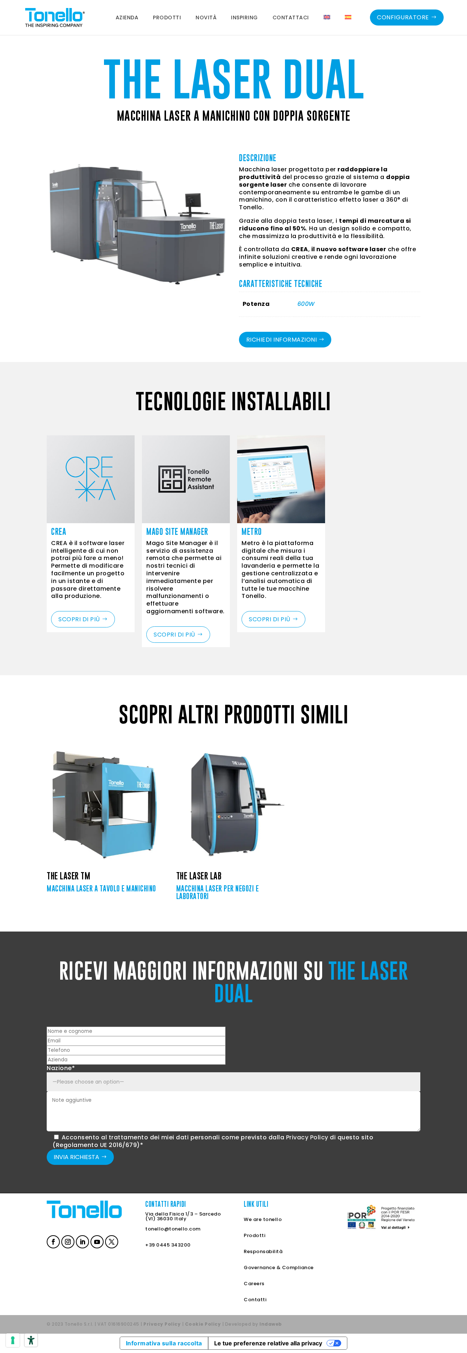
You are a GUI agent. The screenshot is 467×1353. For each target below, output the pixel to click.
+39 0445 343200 (168, 1244)
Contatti (255, 1299)
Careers (254, 1283)
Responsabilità (263, 1251)
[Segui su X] (111, 1241)
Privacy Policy (307, 1137)
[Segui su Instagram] (67, 1241)
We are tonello (263, 1219)
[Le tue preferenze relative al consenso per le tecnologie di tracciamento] (13, 1340)
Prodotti (254, 1235)
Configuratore (403, 17)
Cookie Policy (203, 1324)
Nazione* (61, 1068)
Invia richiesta (76, 1157)
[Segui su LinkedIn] (82, 1241)
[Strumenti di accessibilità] (31, 1340)
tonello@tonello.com (173, 1228)
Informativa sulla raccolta (164, 1343)
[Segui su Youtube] (96, 1241)
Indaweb (270, 1324)
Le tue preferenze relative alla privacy (268, 1343)
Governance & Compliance (279, 1267)
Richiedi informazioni (281, 339)
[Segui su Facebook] (52, 1241)
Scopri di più (79, 619)
